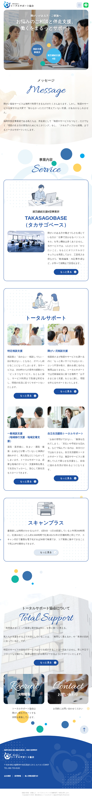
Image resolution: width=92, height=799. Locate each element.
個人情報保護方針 (31, 776)
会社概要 (7, 776)
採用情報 (17, 776)
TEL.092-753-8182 (12, 768)
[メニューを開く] (79, 5)
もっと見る (66, 272)
